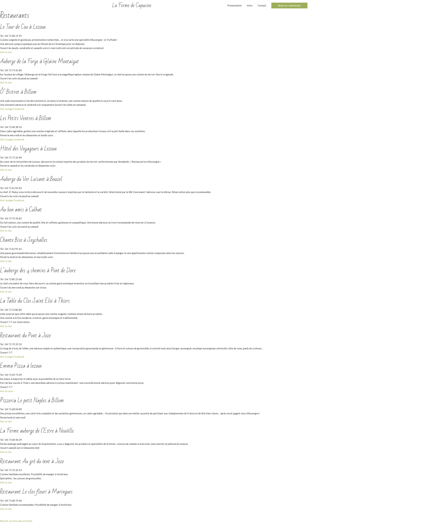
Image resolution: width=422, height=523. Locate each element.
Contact (261, 5)
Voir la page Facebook (12, 108)
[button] (289, 5)
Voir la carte (6, 391)
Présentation (234, 5)
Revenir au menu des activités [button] (16, 520)
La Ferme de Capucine (131, 5)
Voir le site (6, 52)
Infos (250, 5)
